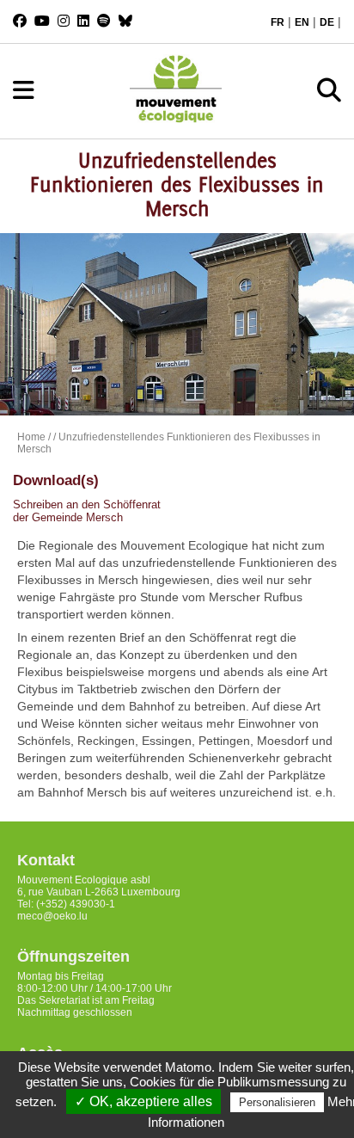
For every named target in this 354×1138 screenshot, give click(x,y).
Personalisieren (277, 1102)
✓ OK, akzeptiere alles (143, 1101)
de (327, 22)
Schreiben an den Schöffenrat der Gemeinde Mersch (87, 511)
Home (31, 437)
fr (277, 22)
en (302, 22)
